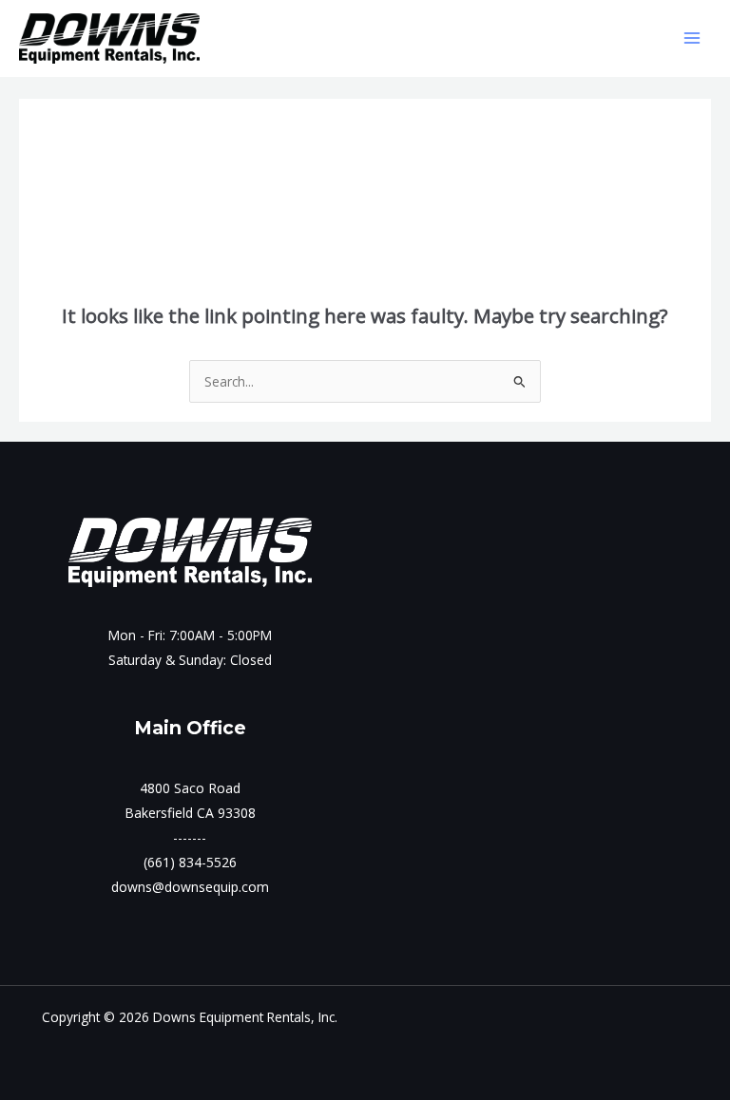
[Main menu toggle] (692, 38)
